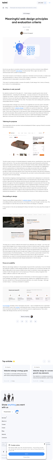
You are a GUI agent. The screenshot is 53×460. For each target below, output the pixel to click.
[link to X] (26, 321)
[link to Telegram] (22, 321)
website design (19, 108)
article (17, 307)
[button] (44, 444)
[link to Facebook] (31, 321)
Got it (26, 453)
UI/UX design (6, 305)
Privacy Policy (26, 457)
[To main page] (4, 3)
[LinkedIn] (35, 321)
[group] (16, 374)
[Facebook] (3, 451)
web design (19, 71)
